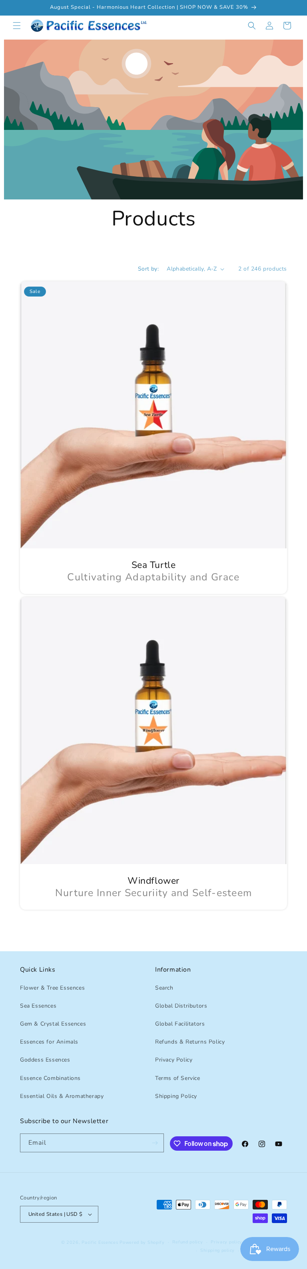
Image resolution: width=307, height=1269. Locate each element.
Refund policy (187, 1242)
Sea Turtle (154, 565)
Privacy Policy (173, 1060)
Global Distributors (181, 1006)
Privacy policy (226, 1242)
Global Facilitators (180, 1024)
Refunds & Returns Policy (190, 1042)
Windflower (153, 881)
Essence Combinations (50, 1078)
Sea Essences (38, 1006)
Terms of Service (177, 1078)
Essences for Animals (49, 1042)
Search (164, 988)
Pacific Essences (100, 1242)
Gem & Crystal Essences (53, 1024)
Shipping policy (217, 1250)
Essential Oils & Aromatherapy (62, 1096)
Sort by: (148, 269)
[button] (17, 25)
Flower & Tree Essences (52, 988)
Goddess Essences (45, 1060)
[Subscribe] (154, 1143)
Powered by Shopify (142, 1242)
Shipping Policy (176, 1096)
